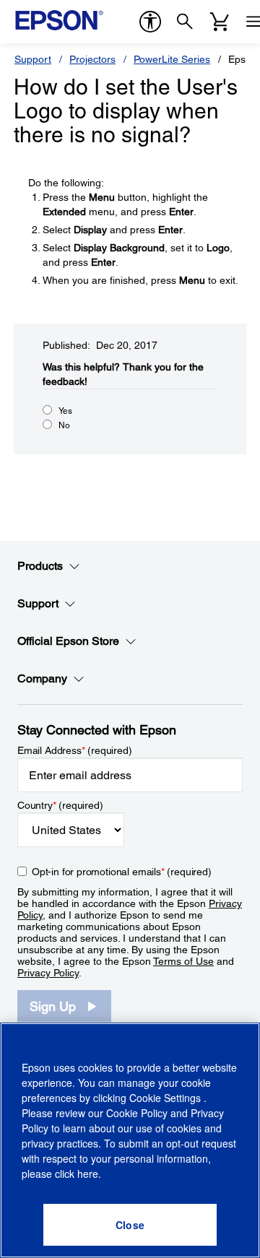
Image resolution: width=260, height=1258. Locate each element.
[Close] (130, 1225)
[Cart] (219, 21)
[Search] (184, 21)
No (64, 425)
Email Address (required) (74, 750)
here (87, 1173)
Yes (65, 411)
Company (42, 678)
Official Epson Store (68, 641)
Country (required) (60, 805)
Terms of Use (183, 961)
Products (40, 566)
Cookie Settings (166, 1097)
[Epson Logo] (59, 20)
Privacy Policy (48, 973)
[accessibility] (150, 21)
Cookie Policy (137, 1113)
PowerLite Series (172, 59)
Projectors (92, 59)
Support (32, 59)
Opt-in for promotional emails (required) (122, 871)
